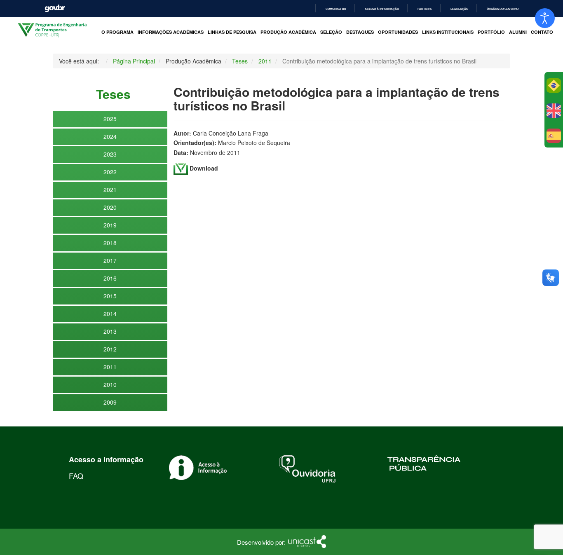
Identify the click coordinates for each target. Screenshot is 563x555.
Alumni (518, 32)
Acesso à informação (382, 9)
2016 (110, 278)
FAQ (76, 475)
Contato (542, 32)
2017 (110, 260)
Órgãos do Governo (502, 9)
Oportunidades (398, 32)
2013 (110, 331)
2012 (110, 349)
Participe (425, 9)
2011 (110, 367)
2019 (110, 225)
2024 (110, 136)
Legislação (459, 9)
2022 (110, 172)
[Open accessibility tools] (545, 18)
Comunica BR (336, 9)
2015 (110, 296)
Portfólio (491, 32)
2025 (110, 119)
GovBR (55, 8)
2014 (110, 313)
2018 (110, 243)
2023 (110, 154)
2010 (110, 384)
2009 (110, 402)
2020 (110, 207)
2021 (110, 189)
